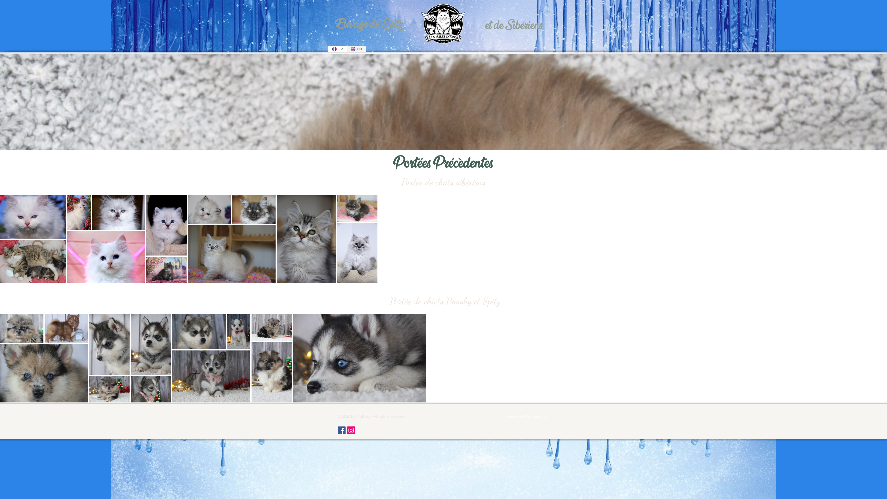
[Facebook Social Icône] (342, 430)
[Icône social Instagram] (351, 430)
